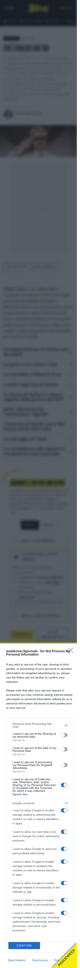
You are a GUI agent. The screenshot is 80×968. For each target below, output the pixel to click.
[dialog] (40, 805)
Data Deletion (17, 960)
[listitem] (40, 725)
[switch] (64, 735)
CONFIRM (24, 945)
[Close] (72, 651)
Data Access (40, 960)
